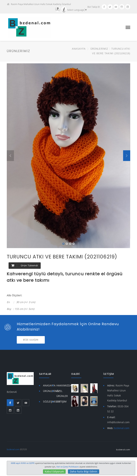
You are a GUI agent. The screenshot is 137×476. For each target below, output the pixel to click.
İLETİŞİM (61, 401)
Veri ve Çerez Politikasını (67, 466)
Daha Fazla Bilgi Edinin (83, 471)
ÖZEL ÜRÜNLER (62, 393)
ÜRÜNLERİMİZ (51, 391)
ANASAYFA (78, 48)
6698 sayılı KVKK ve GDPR (22, 463)
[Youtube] (115, 6)
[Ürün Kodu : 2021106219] (124, 69)
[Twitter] (110, 6)
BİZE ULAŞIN (30, 339)
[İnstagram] (121, 6)
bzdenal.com (121, 428)
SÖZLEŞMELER (51, 401)
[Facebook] (104, 6)
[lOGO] (29, 27)
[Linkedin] (127, 6)
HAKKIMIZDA (64, 385)
